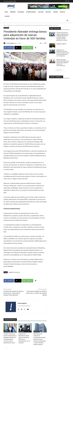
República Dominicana (14, 272)
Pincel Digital (10, 43)
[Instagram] (66, 1)
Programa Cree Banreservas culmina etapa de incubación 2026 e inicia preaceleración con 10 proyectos (62, 53)
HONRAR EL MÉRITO (61, 44)
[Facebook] (18, 309)
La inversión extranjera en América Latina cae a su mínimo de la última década (36, 293)
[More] (35, 47)
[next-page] (7, 348)
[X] (68, 1)
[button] (67, 20)
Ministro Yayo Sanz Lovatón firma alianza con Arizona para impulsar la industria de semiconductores (62, 62)
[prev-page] (5, 348)
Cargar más (59, 70)
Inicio (5, 25)
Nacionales (10, 25)
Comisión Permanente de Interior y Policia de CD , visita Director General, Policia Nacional (14, 293)
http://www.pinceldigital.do (24, 305)
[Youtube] (27, 309)
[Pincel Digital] (5, 43)
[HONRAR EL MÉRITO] (52, 45)
